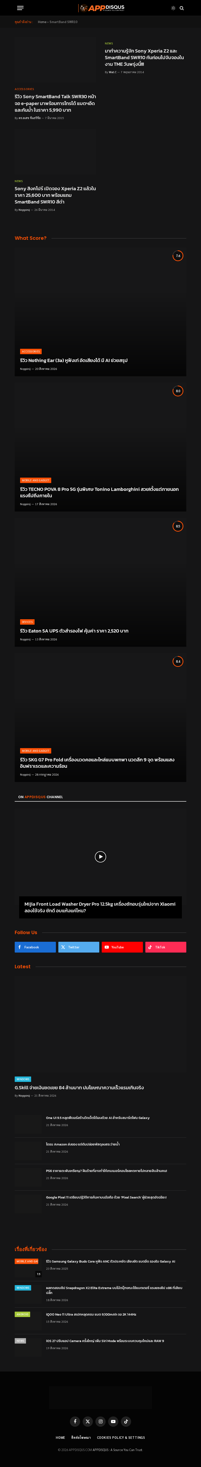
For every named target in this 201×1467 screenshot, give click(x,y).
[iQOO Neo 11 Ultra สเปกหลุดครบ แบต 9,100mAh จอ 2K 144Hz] (28, 1321)
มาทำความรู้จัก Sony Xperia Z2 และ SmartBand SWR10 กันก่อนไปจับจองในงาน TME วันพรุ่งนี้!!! (144, 58)
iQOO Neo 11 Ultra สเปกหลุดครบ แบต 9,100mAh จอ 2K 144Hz (91, 1314)
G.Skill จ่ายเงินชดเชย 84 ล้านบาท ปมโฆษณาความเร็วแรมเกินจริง (79, 1087)
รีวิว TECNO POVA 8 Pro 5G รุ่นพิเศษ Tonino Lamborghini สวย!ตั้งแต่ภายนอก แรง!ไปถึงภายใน (99, 492)
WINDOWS (23, 1079)
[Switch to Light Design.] (173, 8)
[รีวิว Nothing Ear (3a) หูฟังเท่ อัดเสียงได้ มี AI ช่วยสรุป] (100, 311)
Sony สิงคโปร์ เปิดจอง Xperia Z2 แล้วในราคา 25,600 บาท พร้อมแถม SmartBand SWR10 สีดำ (55, 195)
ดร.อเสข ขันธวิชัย (30, 118)
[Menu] (20, 7)
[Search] (181, 7)
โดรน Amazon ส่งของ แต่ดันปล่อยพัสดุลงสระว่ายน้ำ (83, 1144)
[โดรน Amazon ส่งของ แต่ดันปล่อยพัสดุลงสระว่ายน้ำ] (28, 1151)
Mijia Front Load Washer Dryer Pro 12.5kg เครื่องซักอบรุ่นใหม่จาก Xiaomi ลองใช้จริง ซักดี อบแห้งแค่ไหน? (100, 907)
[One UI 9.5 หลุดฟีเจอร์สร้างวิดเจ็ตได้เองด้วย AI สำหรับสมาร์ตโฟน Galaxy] (28, 1124)
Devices (27, 622)
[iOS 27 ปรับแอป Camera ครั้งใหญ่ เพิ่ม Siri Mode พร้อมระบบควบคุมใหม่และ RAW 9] (28, 1347)
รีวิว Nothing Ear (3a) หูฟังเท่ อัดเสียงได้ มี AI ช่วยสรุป (74, 360)
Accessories (24, 89)
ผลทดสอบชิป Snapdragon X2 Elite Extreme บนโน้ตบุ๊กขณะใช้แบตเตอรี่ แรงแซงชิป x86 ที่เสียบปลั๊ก (114, 1290)
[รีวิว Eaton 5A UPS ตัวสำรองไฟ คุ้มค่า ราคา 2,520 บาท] (100, 582)
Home (42, 22)
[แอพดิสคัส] (100, 8)
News (109, 43)
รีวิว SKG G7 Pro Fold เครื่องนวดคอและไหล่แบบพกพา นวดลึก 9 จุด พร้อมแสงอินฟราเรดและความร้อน (97, 763)
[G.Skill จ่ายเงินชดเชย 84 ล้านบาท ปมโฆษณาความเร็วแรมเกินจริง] (100, 1024)
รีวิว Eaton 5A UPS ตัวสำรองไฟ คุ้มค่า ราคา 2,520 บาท (74, 631)
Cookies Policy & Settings (121, 1437)
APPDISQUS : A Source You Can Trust (117, 1450)
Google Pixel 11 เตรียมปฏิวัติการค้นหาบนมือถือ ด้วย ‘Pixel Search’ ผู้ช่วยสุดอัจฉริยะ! (106, 1197)
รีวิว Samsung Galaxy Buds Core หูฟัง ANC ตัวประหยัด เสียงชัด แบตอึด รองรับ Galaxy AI (110, 1261)
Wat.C (112, 72)
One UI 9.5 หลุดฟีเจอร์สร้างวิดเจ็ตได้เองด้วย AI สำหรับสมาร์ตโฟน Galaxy (98, 1118)
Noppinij (24, 210)
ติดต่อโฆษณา (81, 1437)
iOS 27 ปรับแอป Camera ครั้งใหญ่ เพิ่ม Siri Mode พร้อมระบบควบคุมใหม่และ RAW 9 (105, 1341)
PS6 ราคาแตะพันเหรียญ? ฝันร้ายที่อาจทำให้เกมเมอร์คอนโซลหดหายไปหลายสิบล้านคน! (106, 1171)
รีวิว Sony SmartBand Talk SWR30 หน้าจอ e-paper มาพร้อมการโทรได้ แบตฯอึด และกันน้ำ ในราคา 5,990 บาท (55, 103)
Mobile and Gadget (36, 480)
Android (22, 1314)
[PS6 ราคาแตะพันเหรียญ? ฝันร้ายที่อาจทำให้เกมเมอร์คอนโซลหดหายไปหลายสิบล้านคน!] (28, 1177)
